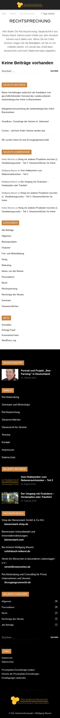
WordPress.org (9, 340)
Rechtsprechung (9, 288)
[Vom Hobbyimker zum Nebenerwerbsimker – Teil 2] (10, 481)
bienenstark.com (14, 539)
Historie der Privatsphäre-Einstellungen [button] (20, 674)
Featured (6, 247)
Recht (4, 283)
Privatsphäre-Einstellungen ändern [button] (18, 670)
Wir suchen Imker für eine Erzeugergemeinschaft (25, 140)
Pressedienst (8, 277)
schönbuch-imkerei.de (17, 551)
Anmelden (6, 325)
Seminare (6, 300)
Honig (4, 259)
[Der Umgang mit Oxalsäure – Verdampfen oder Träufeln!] (10, 498)
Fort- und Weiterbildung (13, 253)
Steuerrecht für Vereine (14, 427)
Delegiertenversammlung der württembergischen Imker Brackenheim (28, 110)
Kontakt (6, 442)
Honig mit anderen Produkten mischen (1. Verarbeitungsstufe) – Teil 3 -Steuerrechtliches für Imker (29, 197)
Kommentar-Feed (10, 335)
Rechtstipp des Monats (13, 294)
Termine (6, 434)
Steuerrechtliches (10, 306)
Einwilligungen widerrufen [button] (14, 678)
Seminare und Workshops (16, 404)
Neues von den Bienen (13, 271)
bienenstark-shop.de (16, 524)
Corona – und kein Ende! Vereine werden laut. (24, 130)
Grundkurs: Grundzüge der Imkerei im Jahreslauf (25, 121)
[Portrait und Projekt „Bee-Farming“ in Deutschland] (10, 375)
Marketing (6, 265)
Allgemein (6, 236)
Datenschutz (9, 457)
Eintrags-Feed (8, 330)
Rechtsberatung (10, 397)
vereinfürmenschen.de (17, 566)
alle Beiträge (8, 230)
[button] (55, 5)
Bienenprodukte (9, 242)
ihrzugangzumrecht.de (17, 582)
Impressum (8, 449)
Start (4, 14)
